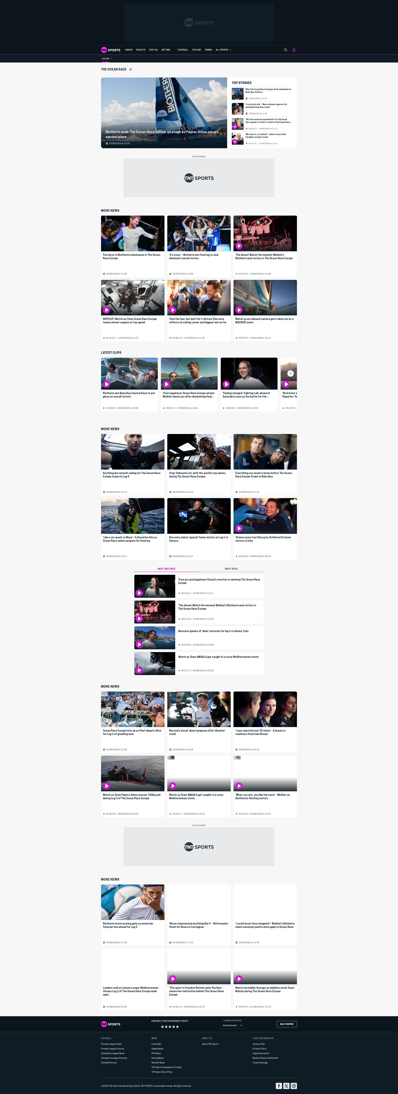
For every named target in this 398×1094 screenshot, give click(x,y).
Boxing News (158, 1058)
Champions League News (113, 1053)
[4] (174, 1026)
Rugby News (157, 1048)
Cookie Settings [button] (260, 1062)
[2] (166, 1026)
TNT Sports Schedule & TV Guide (167, 1067)
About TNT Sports (210, 1044)
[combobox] (232, 1025)
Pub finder (156, 1044)
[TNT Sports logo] (110, 50)
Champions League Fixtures (114, 1058)
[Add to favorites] (130, 69)
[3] (170, 1026)
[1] (162, 1026)
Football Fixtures (109, 1062)
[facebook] (279, 1086)
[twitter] (286, 1086)
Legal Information (261, 1053)
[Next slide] (290, 373)
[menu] (286, 49)
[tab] (166, 569)
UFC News (156, 1053)
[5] (177, 1026)
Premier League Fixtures (112, 1048)
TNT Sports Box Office (162, 1072)
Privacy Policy (259, 1048)
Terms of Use (259, 1044)
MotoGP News (158, 1062)
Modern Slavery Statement (265, 1058)
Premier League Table (111, 1044)
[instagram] (294, 1086)
